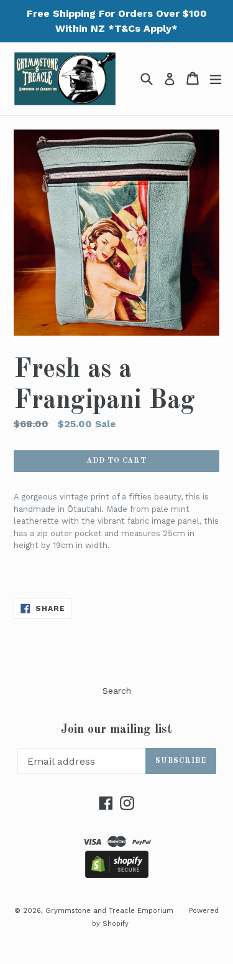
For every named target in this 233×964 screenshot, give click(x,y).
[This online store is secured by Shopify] (116, 875)
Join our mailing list (116, 730)
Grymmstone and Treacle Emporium (109, 911)
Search (117, 691)
